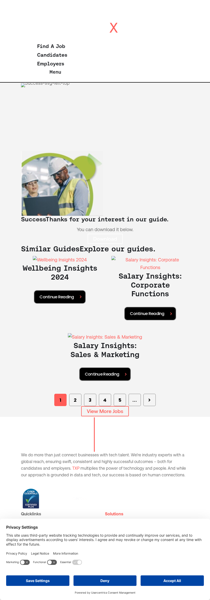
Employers (50, 64)
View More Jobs (105, 411)
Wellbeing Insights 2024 (60, 272)
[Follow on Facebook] (35, 482)
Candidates (52, 55)
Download (105, 239)
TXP (75, 468)
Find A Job (51, 46)
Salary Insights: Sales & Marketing (105, 350)
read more (60, 297)
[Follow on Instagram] (45, 482)
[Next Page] (149, 400)
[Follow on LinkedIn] (25, 482)
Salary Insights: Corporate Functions (150, 285)
